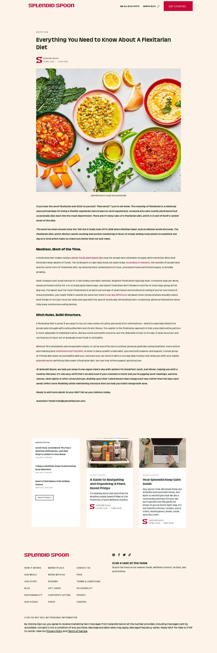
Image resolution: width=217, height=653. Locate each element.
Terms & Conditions (88, 581)
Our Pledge (31, 602)
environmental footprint (69, 351)
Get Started (177, 6)
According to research (138, 262)
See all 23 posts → (44, 497)
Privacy (81, 595)
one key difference (117, 295)
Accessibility (84, 588)
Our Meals (30, 574)
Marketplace (56, 568)
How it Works (32, 568)
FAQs (79, 574)
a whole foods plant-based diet (86, 258)
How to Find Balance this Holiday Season (52, 483)
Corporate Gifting (59, 595)
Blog (27, 588)
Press (51, 602)
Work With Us (56, 574)
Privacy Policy (54, 631)
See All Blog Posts (130, 6)
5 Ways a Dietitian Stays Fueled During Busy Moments (55, 468)
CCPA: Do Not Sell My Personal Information (50, 617)
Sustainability (33, 595)
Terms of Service (77, 631)
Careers (81, 602)
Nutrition (42, 32)
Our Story (30, 581)
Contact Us (83, 568)
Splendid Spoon (51, 58)
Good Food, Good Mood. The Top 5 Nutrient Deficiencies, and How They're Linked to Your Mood (53, 451)
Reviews (53, 581)
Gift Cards (54, 588)
